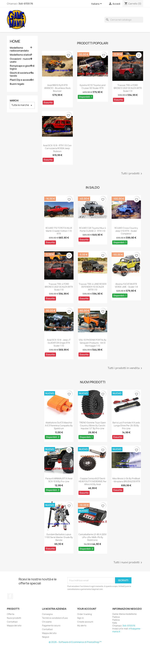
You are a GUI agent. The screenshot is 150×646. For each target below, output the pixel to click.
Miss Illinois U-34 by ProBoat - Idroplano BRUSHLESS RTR (126, 480)
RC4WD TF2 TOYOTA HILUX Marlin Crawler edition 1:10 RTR (59, 231)
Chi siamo (47, 621)
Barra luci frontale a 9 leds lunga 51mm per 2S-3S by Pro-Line (126, 425)
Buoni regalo (17, 83)
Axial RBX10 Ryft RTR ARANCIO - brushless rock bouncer (57, 88)
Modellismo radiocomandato (19, 49)
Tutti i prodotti (132, 173)
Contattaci (12, 621)
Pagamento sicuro (51, 625)
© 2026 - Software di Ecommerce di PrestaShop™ (75, 642)
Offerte (10, 614)
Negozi (45, 636)
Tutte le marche (22, 105)
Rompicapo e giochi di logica (22, 67)
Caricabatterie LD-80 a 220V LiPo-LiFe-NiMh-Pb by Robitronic (92, 537)
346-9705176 (25, 3)
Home (15, 41)
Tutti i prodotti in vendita (125, 368)
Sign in (80, 618)
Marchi (14, 100)
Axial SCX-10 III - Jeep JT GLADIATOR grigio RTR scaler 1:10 (59, 342)
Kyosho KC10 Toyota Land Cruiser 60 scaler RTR (92, 86)
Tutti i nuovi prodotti (128, 562)
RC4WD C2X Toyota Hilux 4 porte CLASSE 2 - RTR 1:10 (92, 229)
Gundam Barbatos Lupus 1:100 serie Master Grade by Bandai (59, 537)
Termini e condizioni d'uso (55, 618)
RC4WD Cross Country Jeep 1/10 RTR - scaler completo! (126, 231)
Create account (85, 621)
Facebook (10, 596)
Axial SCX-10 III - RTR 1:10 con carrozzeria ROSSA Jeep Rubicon (57, 148)
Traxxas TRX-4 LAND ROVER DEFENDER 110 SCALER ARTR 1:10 (92, 287)
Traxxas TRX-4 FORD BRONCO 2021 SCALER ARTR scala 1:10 (128, 88)
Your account (86, 608)
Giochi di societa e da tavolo (22, 74)
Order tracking (84, 614)
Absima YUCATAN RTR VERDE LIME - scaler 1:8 (126, 285)
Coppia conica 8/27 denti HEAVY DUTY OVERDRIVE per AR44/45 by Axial (92, 481)
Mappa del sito (14, 625)
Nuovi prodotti (14, 618)
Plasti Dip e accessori (22, 79)
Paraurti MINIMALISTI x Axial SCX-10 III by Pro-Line (58, 480)
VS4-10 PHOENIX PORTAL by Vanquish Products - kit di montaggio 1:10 (92, 342)
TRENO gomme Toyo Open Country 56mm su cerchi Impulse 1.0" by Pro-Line (92, 425)
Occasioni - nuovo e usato (21, 60)
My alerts (81, 625)
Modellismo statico (20, 54)
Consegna (47, 614)
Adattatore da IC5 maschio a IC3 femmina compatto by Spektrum (59, 425)
